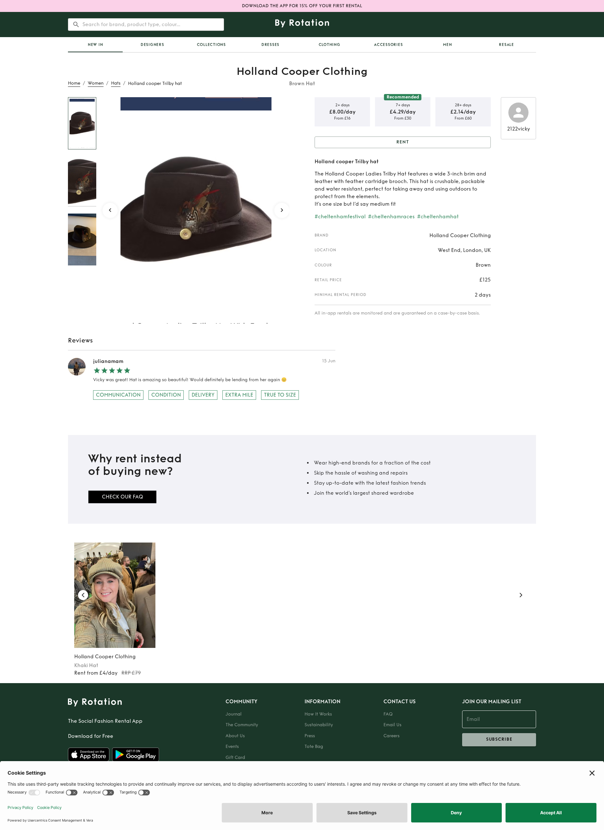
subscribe (499, 739)
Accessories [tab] (388, 44)
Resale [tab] (506, 44)
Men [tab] (447, 44)
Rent (402, 142)
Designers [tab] (152, 44)
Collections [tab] (211, 44)
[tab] (95, 44)
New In (95, 44)
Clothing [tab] (329, 44)
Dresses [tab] (270, 44)
